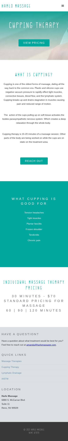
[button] (63, 5)
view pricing (34, 43)
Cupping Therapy (10, 367)
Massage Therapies (12, 361)
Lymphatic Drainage (12, 373)
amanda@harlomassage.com (41, 345)
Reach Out (34, 161)
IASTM (5, 378)
